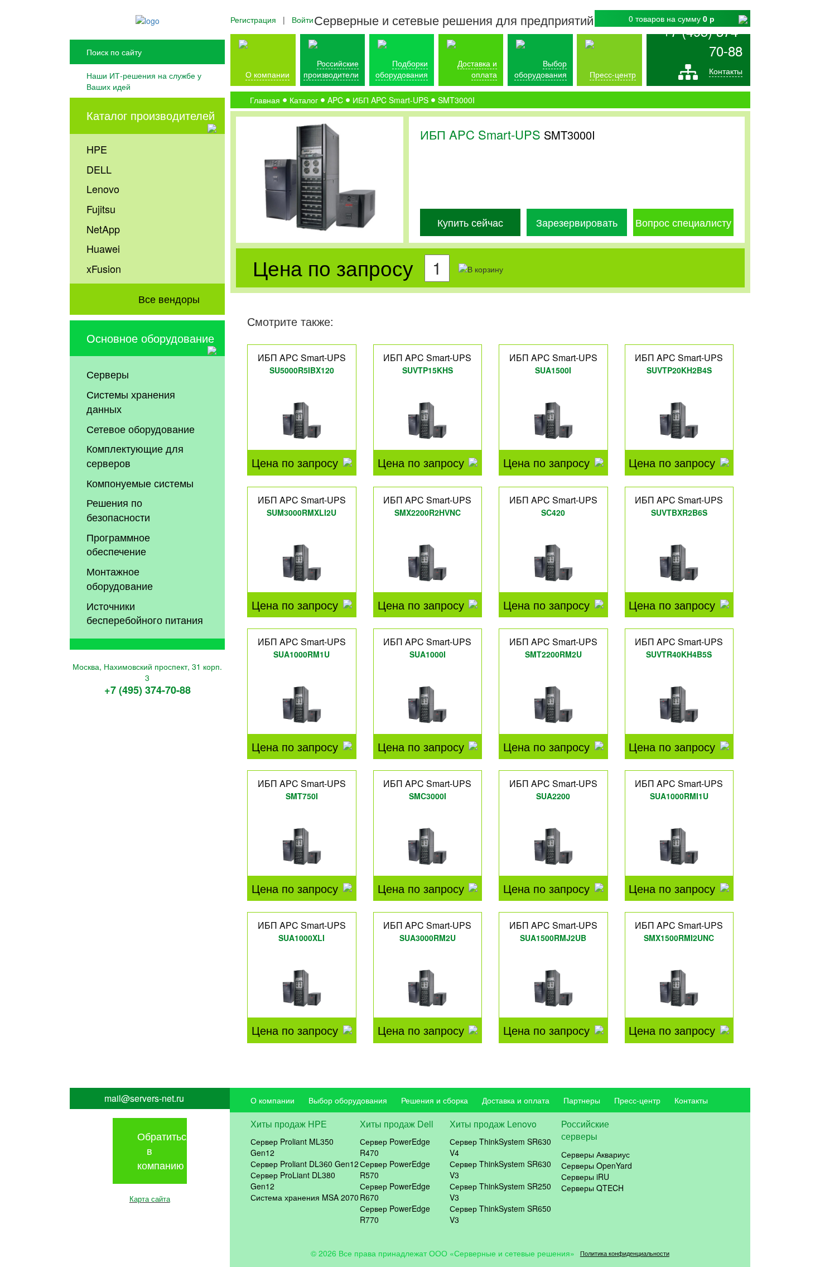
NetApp (103, 229)
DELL (99, 169)
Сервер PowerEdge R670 (395, 1191)
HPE (96, 149)
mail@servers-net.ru (144, 1098)
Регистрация (253, 19)
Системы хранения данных (130, 401)
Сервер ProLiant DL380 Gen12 (292, 1180)
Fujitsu (100, 208)
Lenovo (102, 188)
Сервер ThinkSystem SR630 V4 (500, 1147)
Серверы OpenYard (596, 1165)
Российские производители (331, 68)
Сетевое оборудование (140, 428)
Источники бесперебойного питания (144, 612)
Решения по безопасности (118, 509)
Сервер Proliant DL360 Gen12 (304, 1163)
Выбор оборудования (540, 68)
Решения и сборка (434, 1100)
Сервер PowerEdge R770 (395, 1214)
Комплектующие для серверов (135, 455)
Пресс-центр (637, 1100)
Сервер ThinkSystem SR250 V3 (500, 1191)
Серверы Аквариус (595, 1154)
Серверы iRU (585, 1176)
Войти (302, 19)
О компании (267, 74)
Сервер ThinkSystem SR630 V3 (500, 1169)
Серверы (107, 374)
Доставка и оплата (477, 68)
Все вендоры (169, 298)
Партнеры (581, 1100)
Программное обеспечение (118, 544)
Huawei (103, 248)
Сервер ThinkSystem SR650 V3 (500, 1214)
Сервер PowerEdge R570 (395, 1169)
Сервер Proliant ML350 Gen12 (292, 1147)
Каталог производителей (150, 115)
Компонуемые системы (140, 483)
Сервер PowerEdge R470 (395, 1147)
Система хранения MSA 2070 (304, 1197)
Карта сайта (149, 1198)
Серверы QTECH (592, 1187)
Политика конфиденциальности (624, 1253)
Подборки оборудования (401, 68)
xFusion (103, 268)
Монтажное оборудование (119, 578)
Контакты (725, 70)
